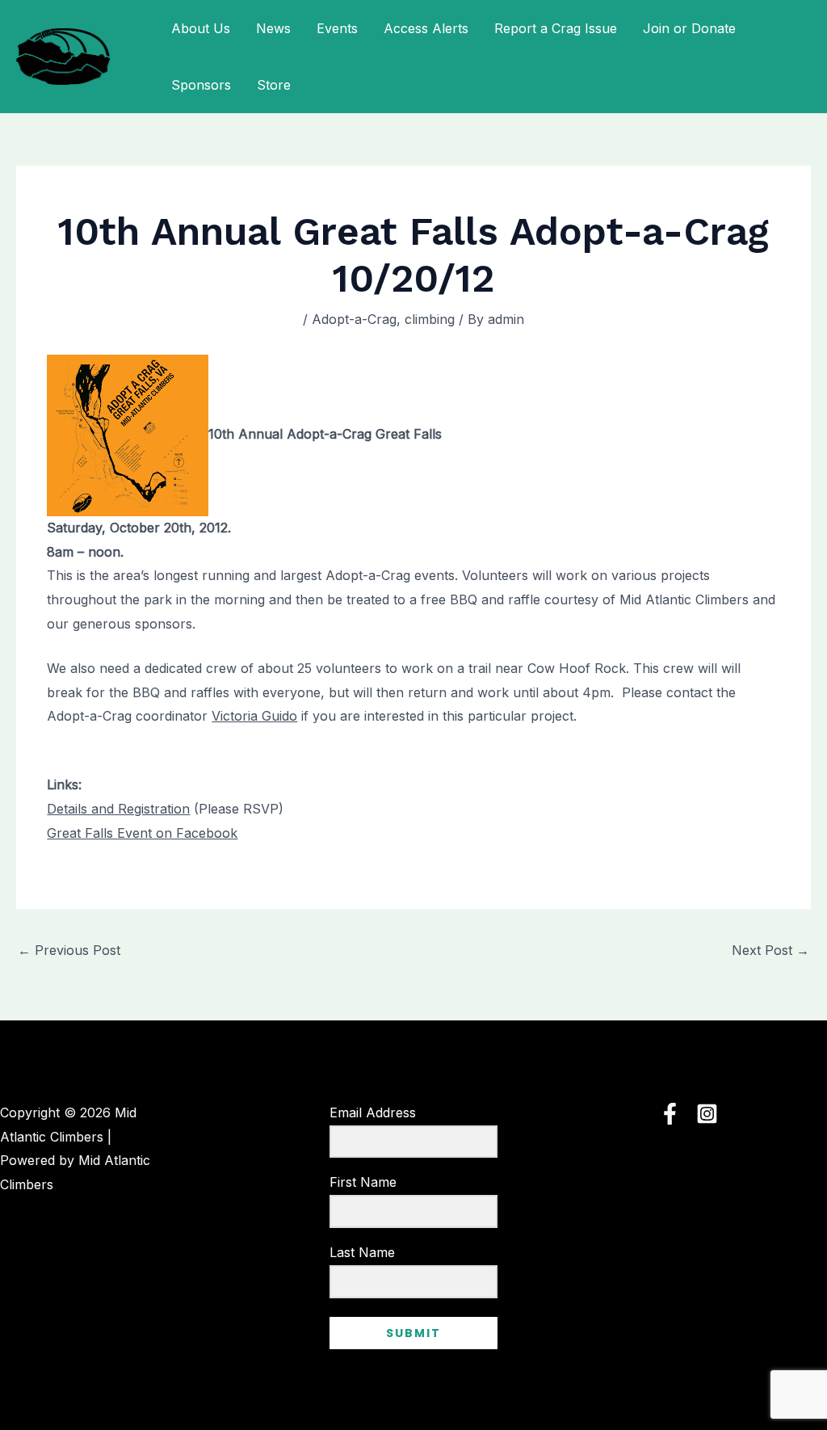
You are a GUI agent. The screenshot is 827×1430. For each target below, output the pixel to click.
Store (274, 85)
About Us (200, 28)
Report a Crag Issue (555, 28)
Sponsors (201, 85)
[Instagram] (707, 1114)
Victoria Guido (254, 716)
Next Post (770, 950)
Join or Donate (689, 28)
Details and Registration (118, 809)
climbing (430, 319)
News (273, 28)
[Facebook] (670, 1114)
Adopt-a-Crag (354, 319)
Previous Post (69, 950)
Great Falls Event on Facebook (142, 833)
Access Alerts (426, 28)
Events (337, 28)
